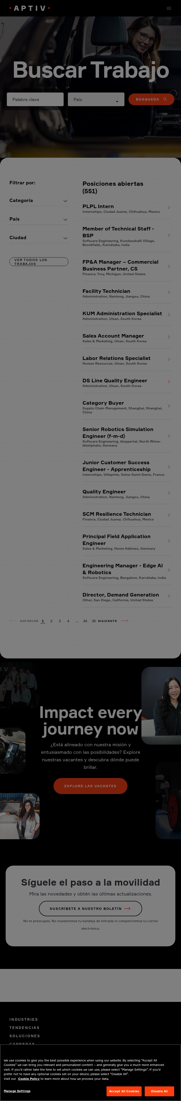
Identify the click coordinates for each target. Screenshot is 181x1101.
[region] (90, 1072)
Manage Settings (17, 1091)
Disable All (159, 1091)
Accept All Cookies (124, 1091)
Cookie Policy (29, 1079)
